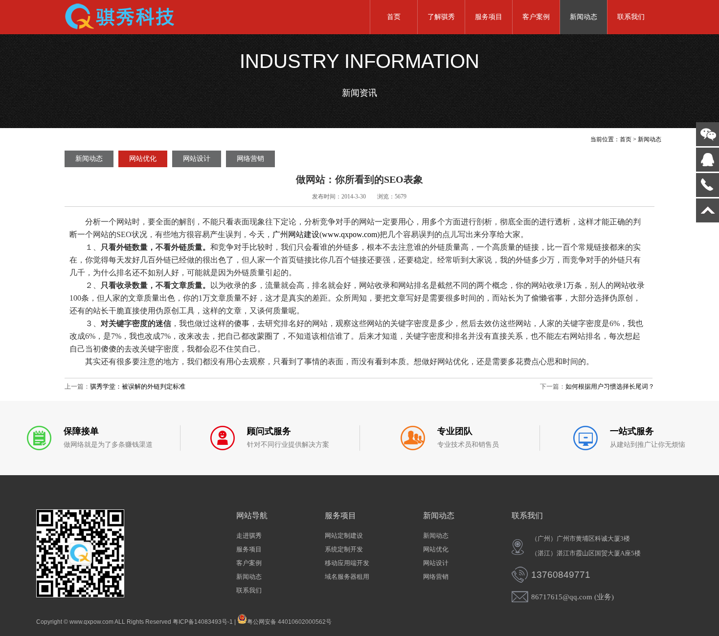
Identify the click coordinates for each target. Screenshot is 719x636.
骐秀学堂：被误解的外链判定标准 (137, 386)
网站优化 (143, 158)
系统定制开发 (344, 549)
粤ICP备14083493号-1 (203, 621)
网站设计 (196, 158)
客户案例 (536, 17)
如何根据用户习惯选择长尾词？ (609, 386)
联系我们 (631, 17)
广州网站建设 (295, 234)
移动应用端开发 (347, 563)
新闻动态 (583, 17)
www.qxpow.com (349, 234)
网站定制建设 (344, 535)
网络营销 (250, 158)
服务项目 (488, 17)
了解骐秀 (441, 17)
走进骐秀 (249, 535)
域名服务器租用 (347, 576)
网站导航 (252, 515)
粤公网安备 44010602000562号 (289, 621)
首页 (394, 17)
